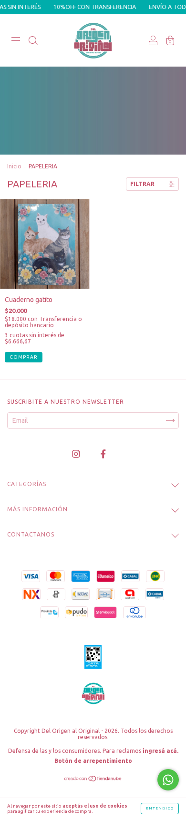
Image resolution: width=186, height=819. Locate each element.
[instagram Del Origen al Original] (77, 454)
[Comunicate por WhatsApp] (168, 779)
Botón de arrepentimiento (93, 761)
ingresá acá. (160, 751)
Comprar (24, 357)
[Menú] (16, 41)
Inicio (14, 166)
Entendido (160, 808)
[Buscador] (33, 41)
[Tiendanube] (93, 779)
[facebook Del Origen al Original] (103, 454)
